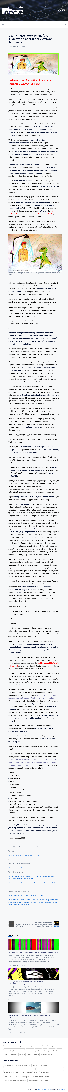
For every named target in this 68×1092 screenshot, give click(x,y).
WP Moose (62, 1089)
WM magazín (25, 1077)
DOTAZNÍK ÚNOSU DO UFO (49, 23)
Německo (38, 1047)
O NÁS (11, 23)
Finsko (6, 1051)
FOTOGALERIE (27, 23)
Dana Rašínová (13, 46)
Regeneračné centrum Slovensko (38, 1080)
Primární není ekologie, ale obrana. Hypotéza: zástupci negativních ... (33, 952)
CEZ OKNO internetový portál (40, 1077)
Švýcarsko (36, 1054)
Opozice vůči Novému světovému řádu (15, 1080)
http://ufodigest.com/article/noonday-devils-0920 (25, 855)
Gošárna (36, 1073)
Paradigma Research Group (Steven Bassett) (44, 1051)
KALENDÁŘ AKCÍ (18, 23)
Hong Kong (13, 1051)
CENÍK (24, 26)
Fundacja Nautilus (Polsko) (23, 1065)
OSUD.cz (17, 1077)
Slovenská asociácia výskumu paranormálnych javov (19, 1069)
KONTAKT (36, 26)
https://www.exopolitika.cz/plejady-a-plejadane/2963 (26, 895)
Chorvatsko (14, 1054)
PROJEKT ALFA (36, 23)
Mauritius (22, 1054)
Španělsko (52, 1047)
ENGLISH (30, 26)
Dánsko (59, 1047)
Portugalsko (30, 1047)
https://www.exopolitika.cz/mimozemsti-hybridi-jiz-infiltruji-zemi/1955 (31, 883)
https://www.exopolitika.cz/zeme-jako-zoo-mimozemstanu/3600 (29, 868)
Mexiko (29, 1054)
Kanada (21, 1051)
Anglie (45, 1047)
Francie (27, 1051)
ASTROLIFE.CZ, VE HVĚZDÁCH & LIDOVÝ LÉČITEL (18, 1073)
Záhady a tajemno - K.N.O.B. (55, 1069)
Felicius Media (8, 1077)
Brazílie (6, 1054)
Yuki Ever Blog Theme (44, 1089)
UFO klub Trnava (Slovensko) (41, 1065)
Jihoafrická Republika (47, 1054)
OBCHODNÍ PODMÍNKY (15, 26)
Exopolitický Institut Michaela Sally (14, 1047)
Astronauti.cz (41, 1069)
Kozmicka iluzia (8, 1065)
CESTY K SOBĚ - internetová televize (51, 1073)
